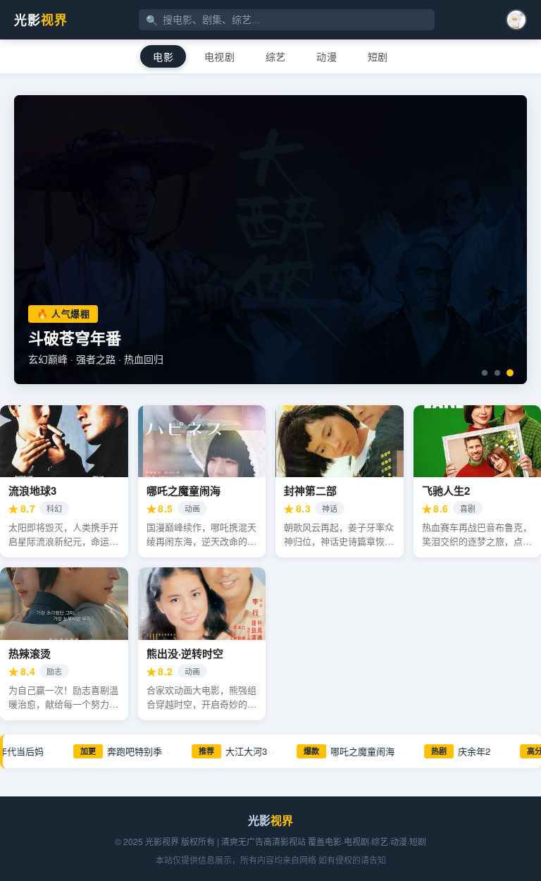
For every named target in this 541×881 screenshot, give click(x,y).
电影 (163, 56)
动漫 (326, 56)
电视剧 (219, 56)
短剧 (378, 56)
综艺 (276, 56)
